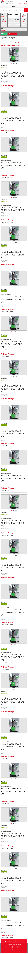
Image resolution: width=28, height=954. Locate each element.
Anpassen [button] (14, 949)
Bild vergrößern (14, 63)
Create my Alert (12, 34)
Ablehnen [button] (21, 946)
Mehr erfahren (8, 946)
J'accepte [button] (15, 946)
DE (26, 1)
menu (14, 6)
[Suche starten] (26, 10)
